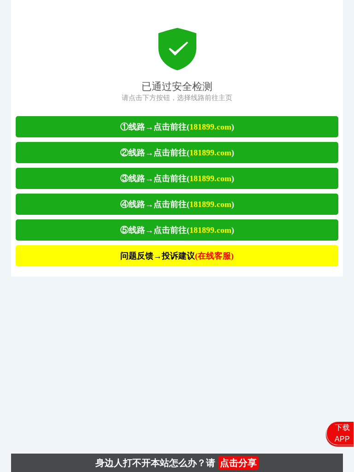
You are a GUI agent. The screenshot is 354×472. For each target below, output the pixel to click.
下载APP (342, 433)
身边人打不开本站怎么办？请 (176, 463)
